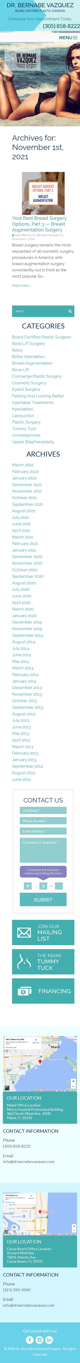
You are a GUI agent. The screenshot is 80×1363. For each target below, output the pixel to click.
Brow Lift (20, 369)
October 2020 (24, 569)
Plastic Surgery (26, 422)
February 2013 (25, 753)
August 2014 (23, 641)
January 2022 (24, 478)
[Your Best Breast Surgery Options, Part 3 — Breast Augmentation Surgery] (43, 193)
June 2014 (21, 654)
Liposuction (23, 415)
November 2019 (27, 628)
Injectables (22, 409)
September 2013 (27, 707)
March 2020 (23, 609)
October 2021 (24, 497)
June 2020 (21, 595)
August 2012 (23, 772)
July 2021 (20, 517)
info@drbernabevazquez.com (28, 1161)
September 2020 (28, 576)
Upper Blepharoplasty (33, 441)
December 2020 (27, 556)
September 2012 (27, 766)
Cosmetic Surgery (29, 382)
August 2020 (24, 582)
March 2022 (23, 464)
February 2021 (25, 543)
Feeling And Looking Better (38, 395)
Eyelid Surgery (26, 389)
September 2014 (27, 635)
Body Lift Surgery (28, 343)
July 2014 (20, 648)
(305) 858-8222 (61, 26)
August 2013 (23, 713)
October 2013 (24, 700)
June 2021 (21, 523)
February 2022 (25, 471)
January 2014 (24, 681)
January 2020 (24, 615)
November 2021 (27, 491)
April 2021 (21, 530)
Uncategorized (26, 435)
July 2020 (21, 589)
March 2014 (22, 667)
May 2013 (20, 733)
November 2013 (27, 694)
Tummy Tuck (24, 428)
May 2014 (20, 661)
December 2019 (27, 622)
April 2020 (21, 602)
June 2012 (21, 779)
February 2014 (25, 674)
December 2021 (27, 484)
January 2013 (24, 759)
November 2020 (27, 563)
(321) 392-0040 (17, 1289)
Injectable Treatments (33, 402)
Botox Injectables (28, 356)
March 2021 (22, 537)
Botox (17, 350)
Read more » (21, 285)
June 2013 (21, 726)
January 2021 (24, 550)
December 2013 (27, 687)
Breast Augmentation (32, 363)
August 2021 (23, 510)
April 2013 (21, 740)
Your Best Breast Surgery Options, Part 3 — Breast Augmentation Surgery (39, 224)
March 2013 (22, 746)
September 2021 (27, 504)
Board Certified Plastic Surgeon (41, 337)
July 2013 (20, 720)
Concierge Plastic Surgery (37, 376)
